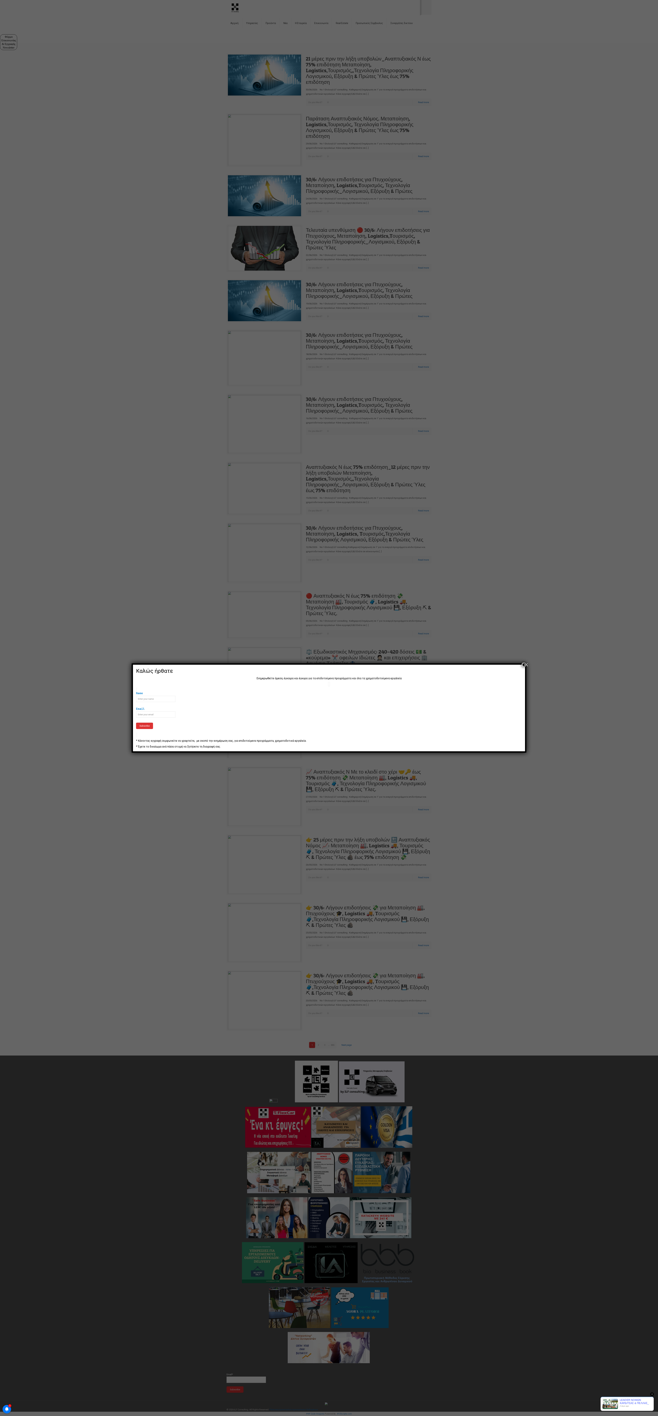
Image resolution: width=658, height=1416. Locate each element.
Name (139, 693)
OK (524, 664)
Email (140, 708)
